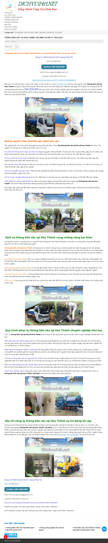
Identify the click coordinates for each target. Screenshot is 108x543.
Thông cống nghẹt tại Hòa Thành (17, 268)
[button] (15, 47)
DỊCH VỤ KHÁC (10, 29)
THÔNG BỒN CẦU (11, 20)
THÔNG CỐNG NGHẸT (13, 17)
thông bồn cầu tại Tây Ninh (68, 435)
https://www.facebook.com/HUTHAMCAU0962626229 (54, 80)
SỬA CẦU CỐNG (10, 27)
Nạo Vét (7, 24)
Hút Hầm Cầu (10, 15)
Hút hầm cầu (62, 84)
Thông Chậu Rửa (11, 22)
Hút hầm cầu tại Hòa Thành (15, 259)
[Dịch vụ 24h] (31, 6)
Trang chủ (8, 13)
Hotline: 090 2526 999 (54, 67)
